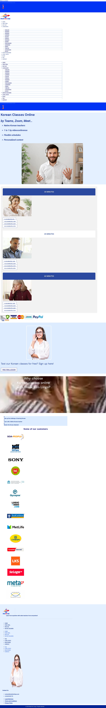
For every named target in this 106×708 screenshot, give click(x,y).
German (7, 33)
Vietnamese (8, 49)
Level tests (8, 640)
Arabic (7, 41)
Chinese (7, 35)
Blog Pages (8, 642)
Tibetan (7, 48)
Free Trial (5, 23)
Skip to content (4, 0)
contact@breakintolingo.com (7, 2)
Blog (3, 55)
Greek (6, 46)
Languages (5, 26)
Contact (4, 59)
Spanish (7, 31)
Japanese (7, 44)
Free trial (7, 625)
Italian (7, 36)
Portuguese (8, 43)
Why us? (7, 626)
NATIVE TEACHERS (6, 52)
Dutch (6, 51)
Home (3, 21)
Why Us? (4, 25)
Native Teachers (9, 628)
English (7, 30)
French (7, 38)
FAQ (3, 57)
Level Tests (5, 54)
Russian (7, 39)
